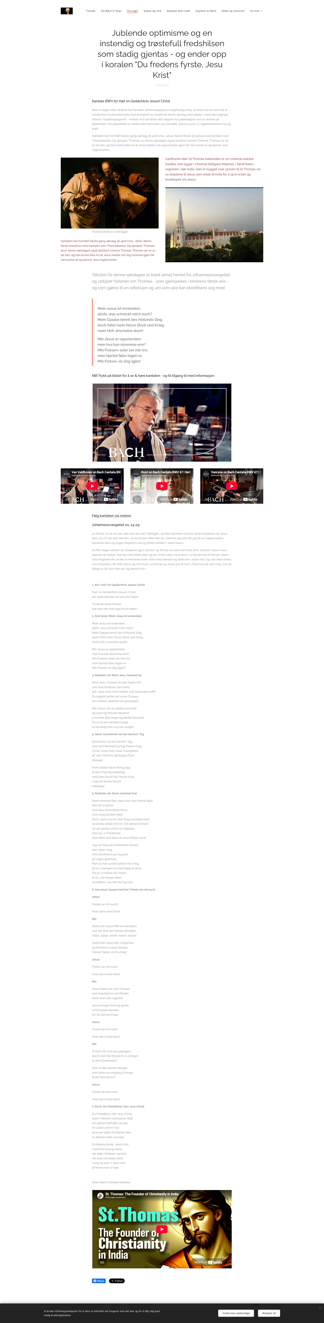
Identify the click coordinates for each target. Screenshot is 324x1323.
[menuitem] (92, 11)
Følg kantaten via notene (111, 516)
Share (100, 1281)
